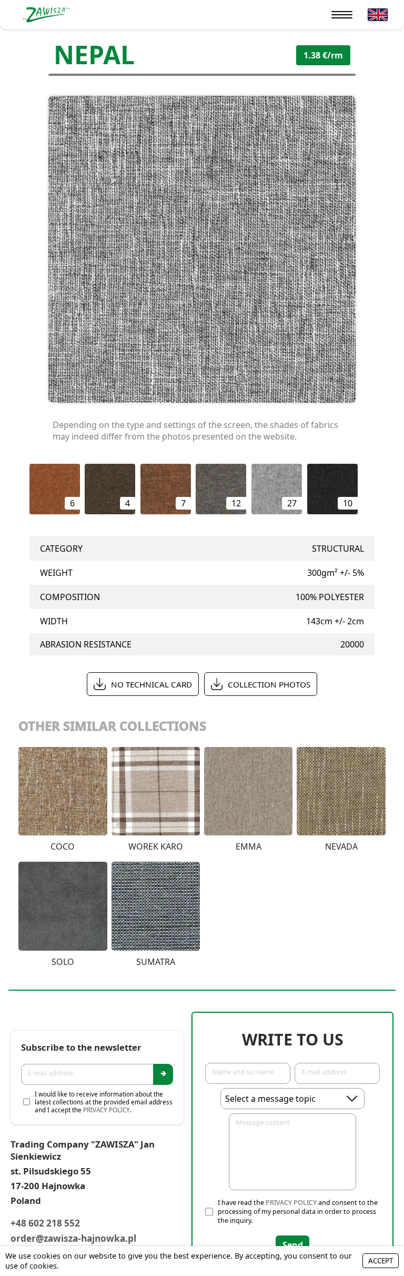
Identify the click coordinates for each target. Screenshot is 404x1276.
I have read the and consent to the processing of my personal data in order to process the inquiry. (298, 1211)
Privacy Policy (106, 1110)
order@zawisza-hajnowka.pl (73, 1238)
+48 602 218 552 (45, 1223)
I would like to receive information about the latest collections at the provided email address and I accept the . (104, 1102)
